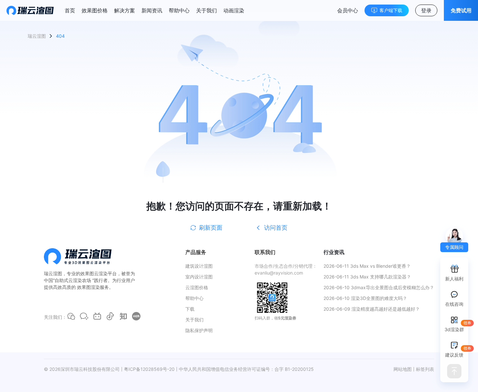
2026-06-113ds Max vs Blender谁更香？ (367, 266)
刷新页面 (210, 227)
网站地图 (402, 369)
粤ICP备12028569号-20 (149, 369)
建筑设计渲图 (199, 266)
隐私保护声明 (199, 330)
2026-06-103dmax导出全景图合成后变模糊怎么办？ (379, 287)
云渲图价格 (196, 287)
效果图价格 (95, 10)
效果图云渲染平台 (98, 273)
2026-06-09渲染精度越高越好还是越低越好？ (372, 309)
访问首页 (275, 227)
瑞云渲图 (37, 36)
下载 (189, 309)
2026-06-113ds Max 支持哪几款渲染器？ (367, 276)
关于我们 (206, 10)
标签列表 (425, 369)
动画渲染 (233, 10)
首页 (70, 10)
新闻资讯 (151, 10)
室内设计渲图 (199, 276)
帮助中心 (179, 10)
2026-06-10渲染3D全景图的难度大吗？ (365, 298)
